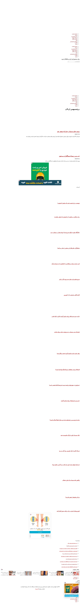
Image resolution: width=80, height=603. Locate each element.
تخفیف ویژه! (71, 595)
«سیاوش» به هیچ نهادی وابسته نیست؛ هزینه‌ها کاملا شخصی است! (64, 385)
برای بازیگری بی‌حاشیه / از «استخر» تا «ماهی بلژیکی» (67, 217)
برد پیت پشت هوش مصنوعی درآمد (72, 543)
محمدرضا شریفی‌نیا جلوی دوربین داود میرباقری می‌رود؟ (69, 553)
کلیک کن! (40, 532)
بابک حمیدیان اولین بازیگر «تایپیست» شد (70, 435)
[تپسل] (31, 163)
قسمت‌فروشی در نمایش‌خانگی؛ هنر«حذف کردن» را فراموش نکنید (68, 551)
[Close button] (78, 582)
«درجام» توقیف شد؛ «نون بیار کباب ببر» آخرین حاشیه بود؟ (66, 464)
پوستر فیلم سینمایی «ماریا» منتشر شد (68, 131)
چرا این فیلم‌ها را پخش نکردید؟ (72, 497)
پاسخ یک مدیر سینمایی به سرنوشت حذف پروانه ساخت (67, 332)
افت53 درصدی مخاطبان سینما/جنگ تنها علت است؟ (67, 369)
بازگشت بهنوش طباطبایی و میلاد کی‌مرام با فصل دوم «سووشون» (68, 548)
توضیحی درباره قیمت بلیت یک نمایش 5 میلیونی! (69, 203)
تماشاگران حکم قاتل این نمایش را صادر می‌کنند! (68, 248)
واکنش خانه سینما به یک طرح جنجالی (71, 480)
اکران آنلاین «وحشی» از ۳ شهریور (72, 295)
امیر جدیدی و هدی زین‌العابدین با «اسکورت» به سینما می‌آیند (66, 263)
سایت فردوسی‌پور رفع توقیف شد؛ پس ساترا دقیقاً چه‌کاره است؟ (65, 420)
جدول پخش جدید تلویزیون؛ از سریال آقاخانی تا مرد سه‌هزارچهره (68, 561)
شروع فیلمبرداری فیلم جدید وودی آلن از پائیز (69, 279)
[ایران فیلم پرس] (48, 31)
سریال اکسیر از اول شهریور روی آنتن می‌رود (69, 451)
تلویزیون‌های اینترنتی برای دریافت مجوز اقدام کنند (68, 511)
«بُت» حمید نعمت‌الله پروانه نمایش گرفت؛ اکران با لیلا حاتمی (66, 316)
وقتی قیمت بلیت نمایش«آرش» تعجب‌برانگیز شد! (68, 353)
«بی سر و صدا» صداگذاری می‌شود (69, 156)
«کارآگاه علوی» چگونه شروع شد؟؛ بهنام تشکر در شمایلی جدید (65, 232)
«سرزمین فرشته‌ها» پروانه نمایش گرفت (70, 400)
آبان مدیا (37, 589)
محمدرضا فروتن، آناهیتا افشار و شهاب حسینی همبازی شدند (69, 566)
